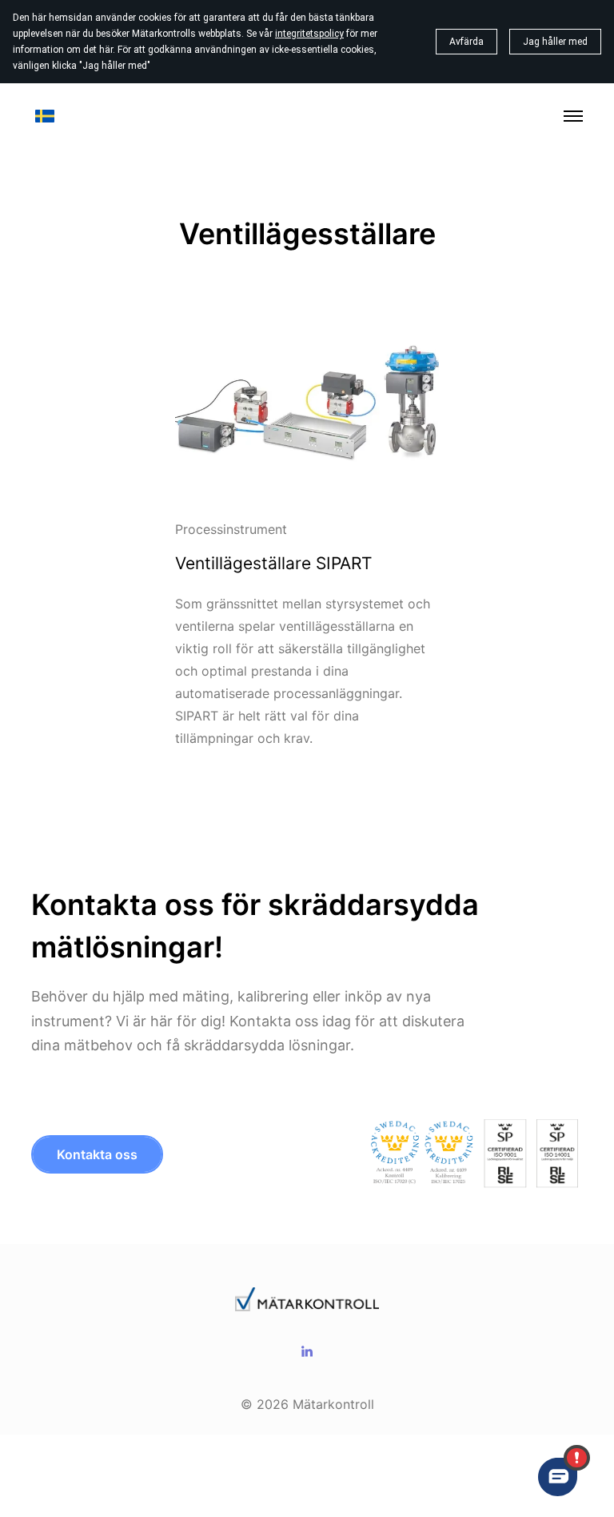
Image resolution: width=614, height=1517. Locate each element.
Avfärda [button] (466, 41)
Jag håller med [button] (555, 41)
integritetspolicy (309, 33)
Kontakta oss (97, 1154)
